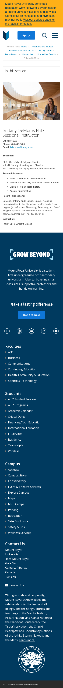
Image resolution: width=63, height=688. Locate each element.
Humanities (27, 54)
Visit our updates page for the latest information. (30, 21)
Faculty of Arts (45, 50)
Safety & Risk (16, 527)
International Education (23, 428)
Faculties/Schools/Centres (21, 50)
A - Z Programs (18, 405)
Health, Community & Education (29, 375)
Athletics (13, 470)
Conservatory (17, 481)
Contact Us (16, 585)
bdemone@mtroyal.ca (21, 147)
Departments (11, 54)
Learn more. (27, 640)
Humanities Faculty (46, 54)
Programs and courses (42, 46)
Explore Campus (18, 492)
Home (24, 46)
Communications (19, 364)
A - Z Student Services (22, 399)
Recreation (15, 516)
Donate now (31, 315)
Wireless (13, 451)
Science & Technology (22, 381)
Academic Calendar (20, 411)
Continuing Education (22, 369)
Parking (13, 510)
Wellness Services (19, 533)
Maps (11, 498)
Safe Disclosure (18, 521)
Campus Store (17, 475)
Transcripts (15, 445)
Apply (26, 35)
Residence (14, 439)
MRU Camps (16, 504)
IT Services (15, 434)
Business (14, 358)
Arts (10, 352)
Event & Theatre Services (24, 487)
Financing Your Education (24, 422)
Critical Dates (16, 417)
